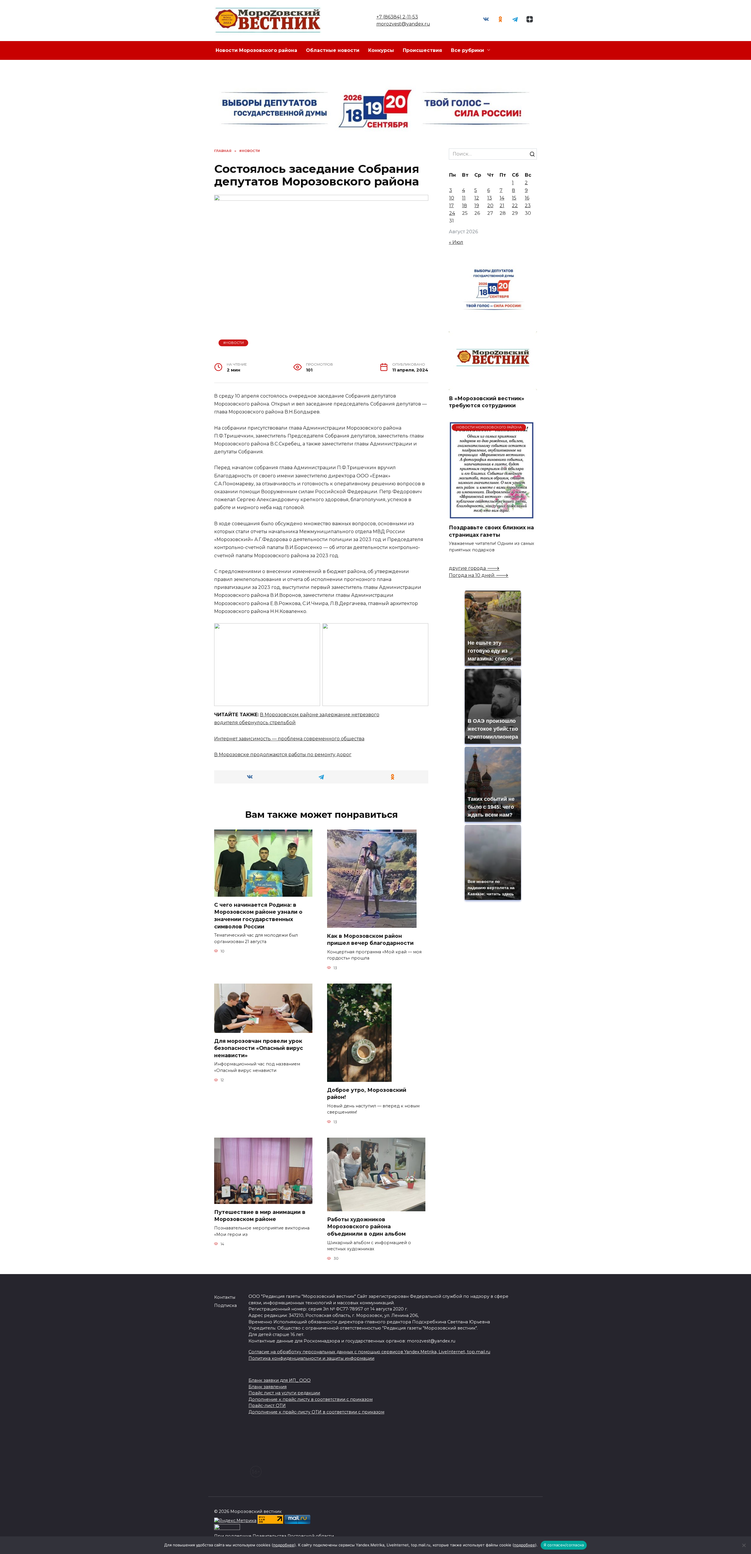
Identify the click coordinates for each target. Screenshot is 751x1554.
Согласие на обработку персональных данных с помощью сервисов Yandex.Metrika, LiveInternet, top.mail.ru (369, 1351)
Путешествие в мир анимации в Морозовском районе (259, 1215)
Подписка (225, 1305)
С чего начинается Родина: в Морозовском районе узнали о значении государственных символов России (258, 916)
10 (451, 198)
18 (464, 205)
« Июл (456, 242)
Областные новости (332, 50)
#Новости (233, 343)
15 (514, 198)
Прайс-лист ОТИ (267, 1405)
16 (527, 198)
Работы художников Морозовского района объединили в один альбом (366, 1226)
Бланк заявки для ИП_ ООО (279, 1380)
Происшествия (422, 50)
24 (452, 213)
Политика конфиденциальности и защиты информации (311, 1358)
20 (490, 205)
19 (476, 205)
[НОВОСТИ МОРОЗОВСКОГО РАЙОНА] (491, 515)
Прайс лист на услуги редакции (284, 1393)
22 (515, 205)
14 (502, 198)
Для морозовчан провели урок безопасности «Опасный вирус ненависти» (258, 1048)
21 (502, 205)
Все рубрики (467, 50)
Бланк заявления (267, 1386)
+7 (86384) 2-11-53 (397, 17)
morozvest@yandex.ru (403, 24)
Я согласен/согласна (564, 1545)
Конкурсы (381, 50)
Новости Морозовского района (256, 50)
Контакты (224, 1297)
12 (476, 198)
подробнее (283, 1545)
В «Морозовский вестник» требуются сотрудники (486, 401)
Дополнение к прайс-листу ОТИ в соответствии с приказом (316, 1412)
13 (489, 198)
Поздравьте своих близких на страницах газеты (491, 531)
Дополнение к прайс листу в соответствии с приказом (310, 1399)
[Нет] (744, 1545)
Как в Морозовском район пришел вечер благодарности (370, 939)
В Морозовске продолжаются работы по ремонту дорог (282, 754)
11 (464, 198)
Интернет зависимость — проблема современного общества (289, 738)
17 (451, 205)
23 (528, 205)
